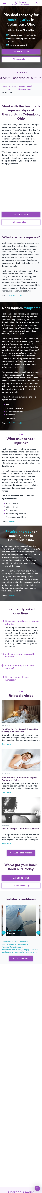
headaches (22, 944)
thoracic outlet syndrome (13, 947)
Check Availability (21, 59)
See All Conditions (21, 959)
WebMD (11, 522)
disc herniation (8, 944)
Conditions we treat (22, 89)
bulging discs (7, 952)
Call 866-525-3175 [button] (21, 52)
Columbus (6, 89)
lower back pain (21, 942)
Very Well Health (15, 296)
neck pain (19, 952)
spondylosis (7, 942)
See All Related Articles (21, 853)
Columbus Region (26, 86)
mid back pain (32, 952)
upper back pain (9, 950)
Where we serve (9, 86)
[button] (4, 3)
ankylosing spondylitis (27, 950)
